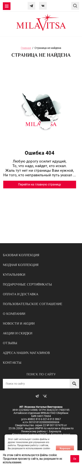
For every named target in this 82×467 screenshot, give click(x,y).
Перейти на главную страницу (39, 184)
